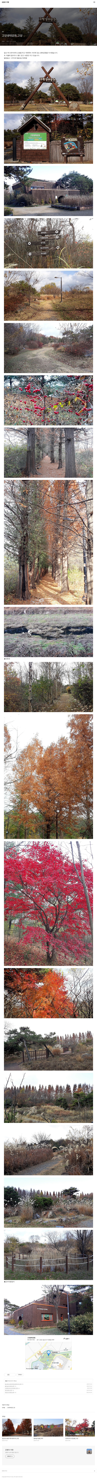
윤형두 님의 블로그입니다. (12, 1452)
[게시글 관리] (13, 1374)
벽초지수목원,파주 (9, 1392)
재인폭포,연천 (8, 1390)
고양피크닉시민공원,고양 (11, 1388)
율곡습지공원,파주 (9, 1386)
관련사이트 (4, 1471)
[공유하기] (11, 1374)
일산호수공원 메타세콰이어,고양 (13, 1384)
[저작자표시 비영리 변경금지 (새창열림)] (26, 1374)
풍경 (6, 1381)
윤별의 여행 (5, 2)
